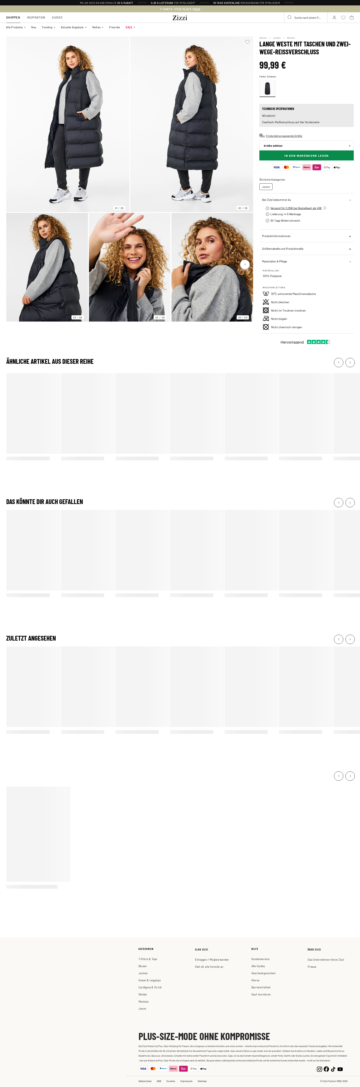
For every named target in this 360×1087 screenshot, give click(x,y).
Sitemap (202, 1081)
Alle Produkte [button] (14, 27)
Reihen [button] (96, 27)
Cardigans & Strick (150, 987)
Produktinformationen (276, 236)
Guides (57, 17)
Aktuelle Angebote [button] (72, 27)
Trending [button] (47, 27)
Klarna (255, 980)
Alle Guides (258, 966)
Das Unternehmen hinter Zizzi (326, 959)
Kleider (143, 994)
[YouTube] (340, 1068)
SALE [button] (129, 27)
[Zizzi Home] (180, 17)
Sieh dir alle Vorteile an (209, 966)
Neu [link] (33, 27)
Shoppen (13, 17)
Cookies (170, 1081)
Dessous (144, 1001)
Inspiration (36, 17)
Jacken (277, 37)
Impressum (186, 1081)
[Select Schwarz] (267, 88)
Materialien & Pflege (274, 261)
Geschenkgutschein (263, 973)
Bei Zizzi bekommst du (276, 199)
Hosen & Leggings (150, 980)
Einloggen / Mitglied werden (212, 959)
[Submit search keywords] (290, 17)
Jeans (142, 1008)
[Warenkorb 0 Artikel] (352, 17)
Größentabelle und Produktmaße (282, 248)
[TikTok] (333, 1068)
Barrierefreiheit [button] (261, 987)
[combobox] (305, 17)
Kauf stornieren (261, 994)
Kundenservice (260, 959)
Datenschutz (145, 1081)
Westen (291, 37)
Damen (263, 37)
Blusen (143, 966)
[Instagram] (319, 1068)
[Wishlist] (247, 41)
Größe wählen (273, 145)
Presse (312, 966)
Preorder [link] (114, 27)
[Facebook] (326, 1068)
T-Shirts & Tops (148, 959)
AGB (159, 1081)
